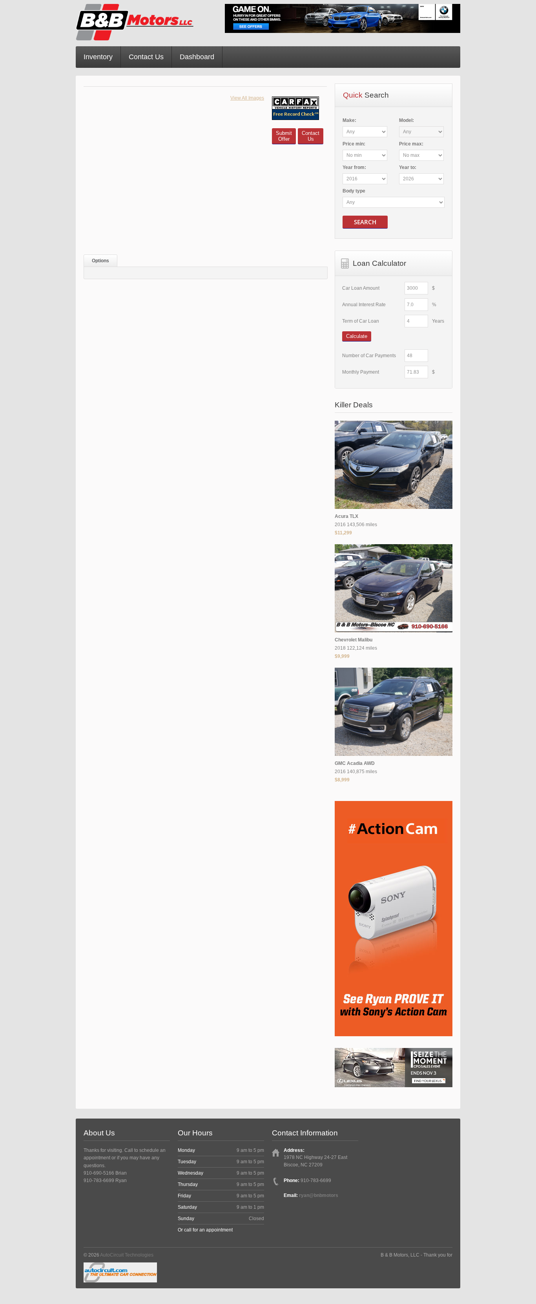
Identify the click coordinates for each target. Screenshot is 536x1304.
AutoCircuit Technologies (126, 1255)
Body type (354, 191)
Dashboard (197, 57)
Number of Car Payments (369, 355)
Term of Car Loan (360, 321)
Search (365, 222)
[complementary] (512, 1280)
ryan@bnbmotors (318, 1195)
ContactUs (310, 136)
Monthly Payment (360, 372)
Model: (406, 120)
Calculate (356, 336)
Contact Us (146, 57)
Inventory (98, 57)
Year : (354, 167)
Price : (354, 144)
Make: (349, 120)
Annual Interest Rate (364, 304)
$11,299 (343, 533)
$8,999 (342, 780)
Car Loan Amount (360, 288)
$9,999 (342, 656)
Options (100, 260)
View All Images (247, 98)
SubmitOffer (284, 136)
